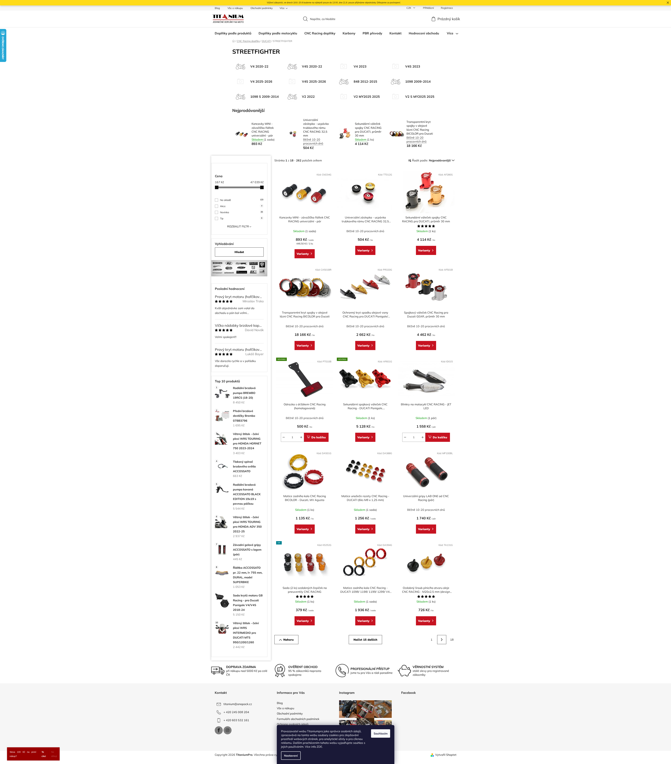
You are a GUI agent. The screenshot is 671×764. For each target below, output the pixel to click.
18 (452, 639)
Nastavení (291, 755)
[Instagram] (227, 730)
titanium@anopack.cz (237, 704)
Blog (217, 8)
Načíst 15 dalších (365, 639)
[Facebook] (219, 730)
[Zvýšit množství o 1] (301, 437)
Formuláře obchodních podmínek (298, 719)
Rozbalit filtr (238, 226)
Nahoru (288, 639)
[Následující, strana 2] (441, 639)
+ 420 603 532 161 (236, 720)
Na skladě (241, 200)
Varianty (303, 253)
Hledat (239, 252)
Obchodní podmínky (262, 8)
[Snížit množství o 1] (283, 437)
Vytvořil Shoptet (445, 754)
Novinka (241, 212)
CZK (409, 7)
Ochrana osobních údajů (292, 724)
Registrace (447, 7)
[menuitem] (233, 33)
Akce (241, 206)
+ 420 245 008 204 (236, 712)
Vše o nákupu (235, 8)
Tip (241, 218)
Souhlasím (381, 733)
